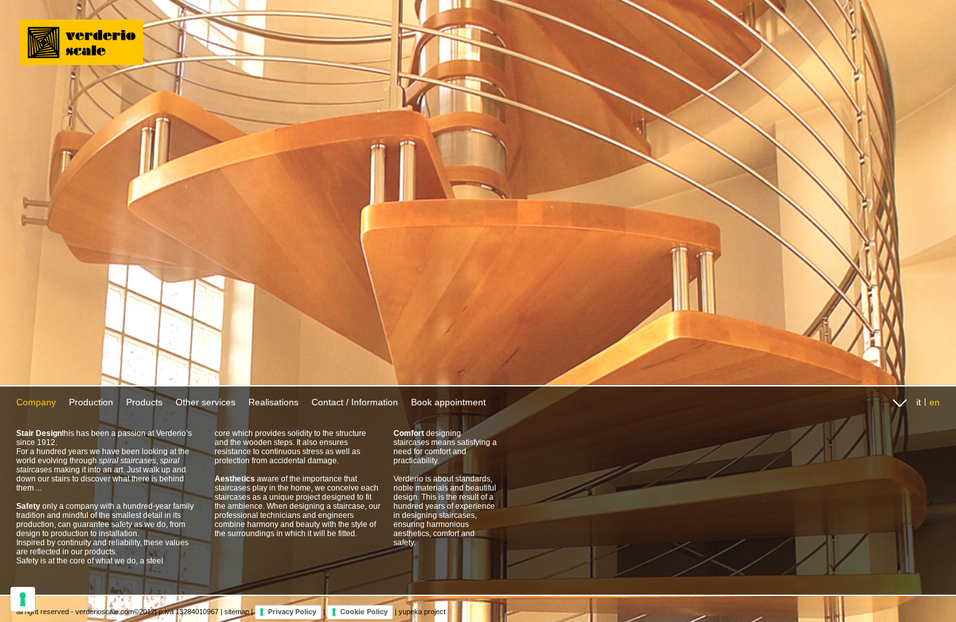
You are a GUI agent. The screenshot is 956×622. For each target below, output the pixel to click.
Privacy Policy (292, 611)
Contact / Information (355, 402)
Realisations (273, 402)
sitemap (236, 611)
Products (144, 402)
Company (36, 402)
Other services (205, 402)
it (918, 402)
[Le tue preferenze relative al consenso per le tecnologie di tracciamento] (22, 599)
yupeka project (422, 611)
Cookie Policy (364, 611)
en (934, 402)
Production (91, 402)
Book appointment (448, 402)
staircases (457, 515)
